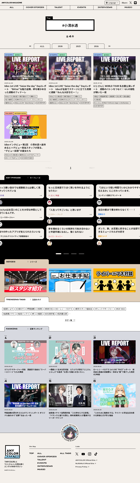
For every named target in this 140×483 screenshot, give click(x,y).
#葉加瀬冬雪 (103, 96)
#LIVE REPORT (40, 103)
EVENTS (81, 7)
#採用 (39, 309)
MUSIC (128, 7)
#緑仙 (96, 96)
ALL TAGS (65, 453)
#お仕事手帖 (49, 313)
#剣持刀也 (49, 309)
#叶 (33, 313)
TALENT (58, 7)
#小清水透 (14, 96)
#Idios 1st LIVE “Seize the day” (24, 103)
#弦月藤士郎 (62, 313)
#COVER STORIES (27, 158)
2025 (78, 46)
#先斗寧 (118, 96)
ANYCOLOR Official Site (85, 460)
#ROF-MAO (120, 309)
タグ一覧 (68, 320)
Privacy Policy (81, 467)
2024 (96, 46)
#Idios (7, 96)
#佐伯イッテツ (23, 313)
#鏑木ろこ (33, 96)
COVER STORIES (35, 7)
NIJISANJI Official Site (84, 463)
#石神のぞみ (18, 99)
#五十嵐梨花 (9, 99)
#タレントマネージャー (104, 309)
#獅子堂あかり (23, 96)
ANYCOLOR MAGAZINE (12, 3)
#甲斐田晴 (31, 309)
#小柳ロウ (20, 309)
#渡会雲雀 (126, 96)
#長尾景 (111, 96)
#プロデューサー (34, 155)
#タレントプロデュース (12, 158)
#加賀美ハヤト (9, 313)
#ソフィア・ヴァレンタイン (33, 99)
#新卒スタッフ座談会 (83, 309)
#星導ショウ (8, 309)
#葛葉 (39, 313)
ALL (12, 7)
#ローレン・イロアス (63, 309)
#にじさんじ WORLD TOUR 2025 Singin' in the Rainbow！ (112, 103)
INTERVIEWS (105, 7)
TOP (31, 453)
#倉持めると (9, 103)
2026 (60, 46)
